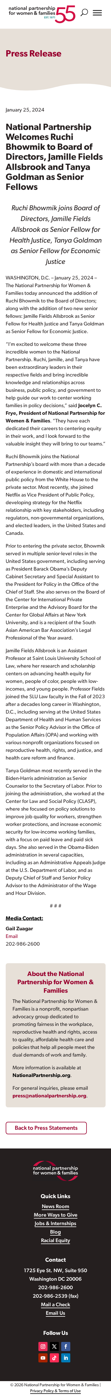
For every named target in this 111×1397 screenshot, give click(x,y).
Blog (55, 1232)
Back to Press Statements (46, 1128)
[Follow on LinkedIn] (65, 1357)
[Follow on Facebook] (65, 1346)
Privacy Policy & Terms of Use (55, 1391)
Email (12, 936)
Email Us (55, 1313)
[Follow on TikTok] (54, 1357)
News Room (55, 1206)
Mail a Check (55, 1305)
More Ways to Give (55, 1215)
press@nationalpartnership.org (49, 1096)
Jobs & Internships (55, 1223)
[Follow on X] (54, 1346)
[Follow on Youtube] (43, 1357)
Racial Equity (55, 1241)
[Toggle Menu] (97, 12)
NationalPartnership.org (41, 1075)
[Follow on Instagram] (43, 1346)
